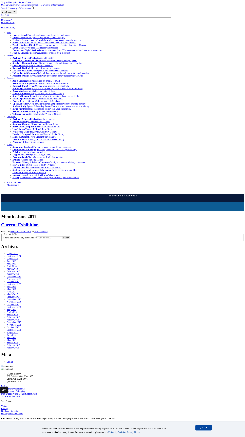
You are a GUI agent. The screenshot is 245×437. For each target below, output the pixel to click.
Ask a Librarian (14, 182)
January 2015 (13, 347)
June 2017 (11, 286)
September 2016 (14, 307)
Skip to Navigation (9, 2)
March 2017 (12, 294)
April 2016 (12, 312)
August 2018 (12, 258)
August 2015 (12, 332)
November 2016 (14, 302)
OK (202, 428)
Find (9, 32)
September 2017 (14, 284)
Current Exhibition (20, 224)
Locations (11, 116)
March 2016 (12, 314)
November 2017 (14, 279)
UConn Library (8, 22)
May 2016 (11, 309)
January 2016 (13, 319)
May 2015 (11, 340)
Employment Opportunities (13, 389)
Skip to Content (26, 2)
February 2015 (13, 345)
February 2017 (13, 297)
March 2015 (12, 342)
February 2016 (13, 317)
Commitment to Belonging (13, 391)
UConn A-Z (6, 20)
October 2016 (13, 304)
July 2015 (11, 335)
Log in (10, 361)
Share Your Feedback (10, 396)
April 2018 (12, 266)
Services (10, 78)
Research (11, 55)
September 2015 (14, 330)
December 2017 (14, 276)
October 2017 (13, 281)
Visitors (4, 406)
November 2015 (14, 325)
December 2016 (14, 299)
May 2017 (11, 289)
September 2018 (14, 256)
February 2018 (13, 271)
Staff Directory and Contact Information (19, 394)
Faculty (4, 408)
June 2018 (11, 261)
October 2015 (13, 327)
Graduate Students (9, 411)
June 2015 (11, 337)
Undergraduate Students (12, 413)
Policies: (5, 386)
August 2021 (12, 253)
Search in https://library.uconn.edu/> (19, 237)
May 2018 (11, 263)
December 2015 (14, 322)
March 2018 (12, 269)
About (9, 144)
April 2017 (12, 291)
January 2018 (13, 274)
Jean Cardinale (40, 231)
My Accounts (13, 185)
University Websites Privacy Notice (124, 432)
